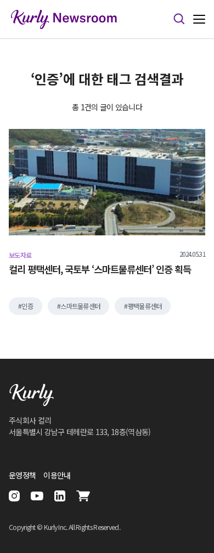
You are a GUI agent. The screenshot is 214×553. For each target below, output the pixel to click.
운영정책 (22, 475)
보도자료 (20, 255)
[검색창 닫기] (178, 19)
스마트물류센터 (80, 306)
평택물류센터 (145, 306)
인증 (27, 306)
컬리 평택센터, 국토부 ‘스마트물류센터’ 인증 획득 (100, 269)
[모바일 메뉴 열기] (199, 19)
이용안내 (56, 475)
